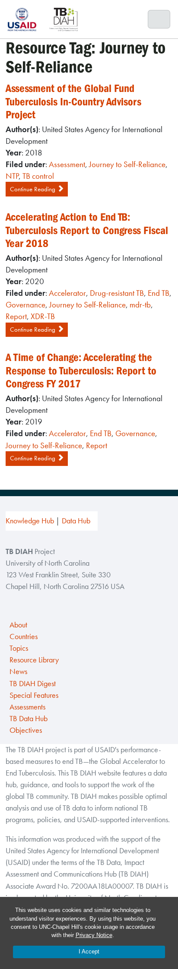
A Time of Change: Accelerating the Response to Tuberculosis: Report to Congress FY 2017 (81, 370)
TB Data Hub (29, 718)
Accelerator (67, 293)
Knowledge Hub (30, 521)
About (18, 625)
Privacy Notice (94, 935)
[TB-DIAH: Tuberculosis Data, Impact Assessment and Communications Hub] (63, 19)
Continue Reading (33, 189)
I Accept (89, 951)
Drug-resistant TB (117, 293)
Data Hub (76, 521)
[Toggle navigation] (159, 19)
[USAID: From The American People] (24, 19)
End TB (158, 293)
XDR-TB (43, 316)
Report (16, 316)
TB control (38, 176)
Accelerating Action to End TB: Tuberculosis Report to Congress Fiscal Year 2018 (87, 230)
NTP (12, 176)
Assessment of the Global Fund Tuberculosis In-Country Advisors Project (73, 101)
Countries (24, 636)
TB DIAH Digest (33, 683)
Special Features (34, 695)
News (18, 671)
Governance (25, 304)
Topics (19, 648)
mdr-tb (140, 304)
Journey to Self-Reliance (127, 164)
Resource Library (34, 660)
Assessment (67, 164)
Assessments (27, 707)
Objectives (26, 730)
